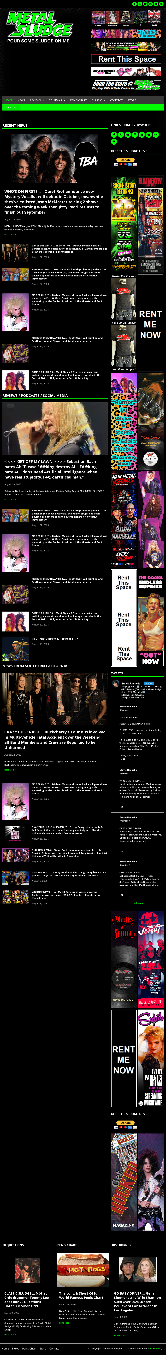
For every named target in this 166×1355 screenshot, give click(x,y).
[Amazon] (114, 142)
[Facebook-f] (134, 4)
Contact (116, 100)
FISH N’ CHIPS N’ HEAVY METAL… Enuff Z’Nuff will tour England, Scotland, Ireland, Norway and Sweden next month (67, 339)
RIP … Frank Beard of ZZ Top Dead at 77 (55, 638)
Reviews (35, 100)
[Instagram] (150, 4)
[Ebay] (156, 135)
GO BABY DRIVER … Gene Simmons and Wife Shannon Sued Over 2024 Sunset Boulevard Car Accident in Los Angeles (137, 1301)
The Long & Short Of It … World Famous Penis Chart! (81, 1295)
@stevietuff (125, 710)
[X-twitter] (140, 4)
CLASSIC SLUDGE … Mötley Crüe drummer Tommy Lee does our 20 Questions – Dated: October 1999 (26, 1299)
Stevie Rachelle (128, 706)
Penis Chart (78, 100)
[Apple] (156, 4)
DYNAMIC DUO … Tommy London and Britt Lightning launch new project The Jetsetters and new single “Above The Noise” (69, 874)
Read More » (10, 235)
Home (9, 100)
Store (132, 100)
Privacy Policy (155, 1348)
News (21, 100)
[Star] (161, 4)
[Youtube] (145, 4)
